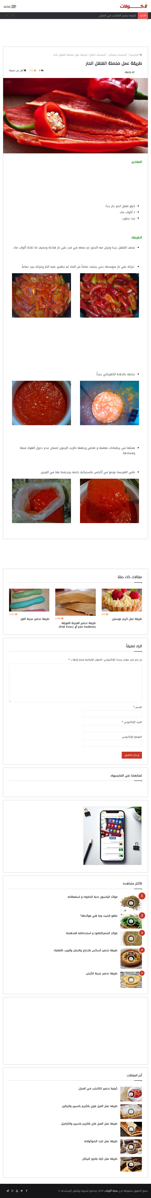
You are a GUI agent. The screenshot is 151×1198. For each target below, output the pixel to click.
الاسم (137, 707)
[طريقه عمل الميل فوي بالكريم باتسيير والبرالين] (131, 1111)
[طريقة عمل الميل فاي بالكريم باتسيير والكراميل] (131, 1129)
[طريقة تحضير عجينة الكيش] (131, 980)
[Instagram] (12, 1191)
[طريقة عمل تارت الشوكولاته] (131, 1146)
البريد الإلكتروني (132, 722)
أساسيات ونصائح (118, 54)
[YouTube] (17, 1191)
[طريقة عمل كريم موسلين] (122, 600)
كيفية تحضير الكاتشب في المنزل (117, 15)
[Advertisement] (75, 32)
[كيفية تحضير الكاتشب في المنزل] (131, 1094)
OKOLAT (130, 72)
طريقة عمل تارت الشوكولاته (100, 1141)
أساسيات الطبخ (98, 54)
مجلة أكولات (111, 1190)
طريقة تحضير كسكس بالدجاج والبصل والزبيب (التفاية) (85, 950)
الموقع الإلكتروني (132, 736)
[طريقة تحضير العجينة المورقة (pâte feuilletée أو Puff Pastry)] (75, 602)
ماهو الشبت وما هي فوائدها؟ (98, 915)
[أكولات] (129, 6)
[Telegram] (7, 1191)
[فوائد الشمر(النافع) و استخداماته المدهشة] (131, 938)
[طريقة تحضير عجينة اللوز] (29, 600)
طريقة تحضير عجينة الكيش (101, 973)
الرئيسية (134, 54)
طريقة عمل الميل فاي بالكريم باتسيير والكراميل (89, 1123)
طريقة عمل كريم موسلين (127, 619)
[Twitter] (21, 1191)
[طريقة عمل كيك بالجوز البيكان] (131, 1164)
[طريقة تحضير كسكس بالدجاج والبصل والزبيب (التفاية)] (131, 958)
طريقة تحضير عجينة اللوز (35, 619)
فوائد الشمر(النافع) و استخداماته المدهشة (91, 933)
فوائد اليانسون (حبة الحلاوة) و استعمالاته (92, 897)
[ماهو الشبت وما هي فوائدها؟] (131, 921)
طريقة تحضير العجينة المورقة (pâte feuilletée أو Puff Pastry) (77, 624)
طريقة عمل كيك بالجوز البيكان (99, 1158)
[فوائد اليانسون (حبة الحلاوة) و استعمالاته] (131, 903)
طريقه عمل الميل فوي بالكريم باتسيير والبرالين (89, 1106)
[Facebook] (26, 1191)
